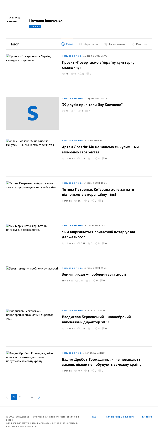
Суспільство (68, 158)
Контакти (147, 416)
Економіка (67, 280)
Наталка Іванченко (45, 20)
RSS (94, 416)
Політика (67, 200)
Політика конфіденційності (119, 416)
